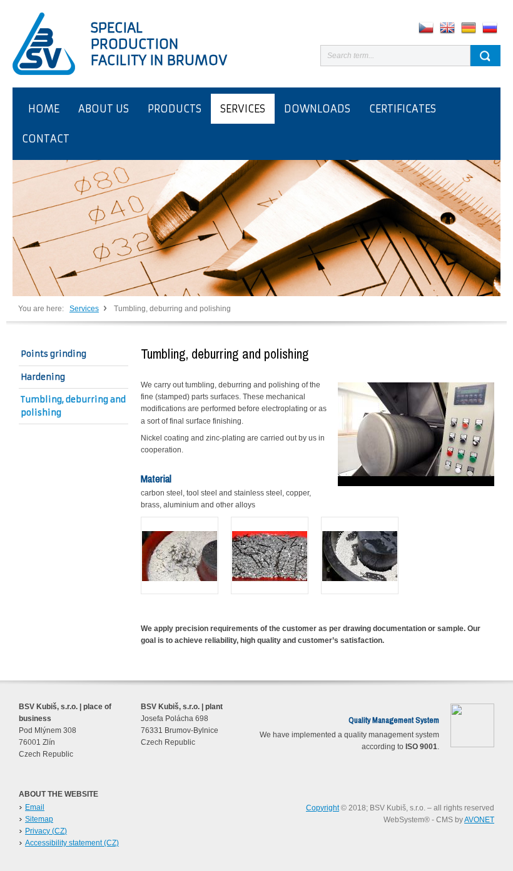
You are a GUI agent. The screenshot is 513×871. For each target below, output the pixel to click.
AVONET (479, 819)
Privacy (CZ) (46, 831)
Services (84, 308)
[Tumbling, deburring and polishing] (179, 555)
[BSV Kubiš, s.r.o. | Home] (44, 43)
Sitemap (39, 819)
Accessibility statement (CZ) (72, 843)
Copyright (322, 808)
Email (34, 807)
